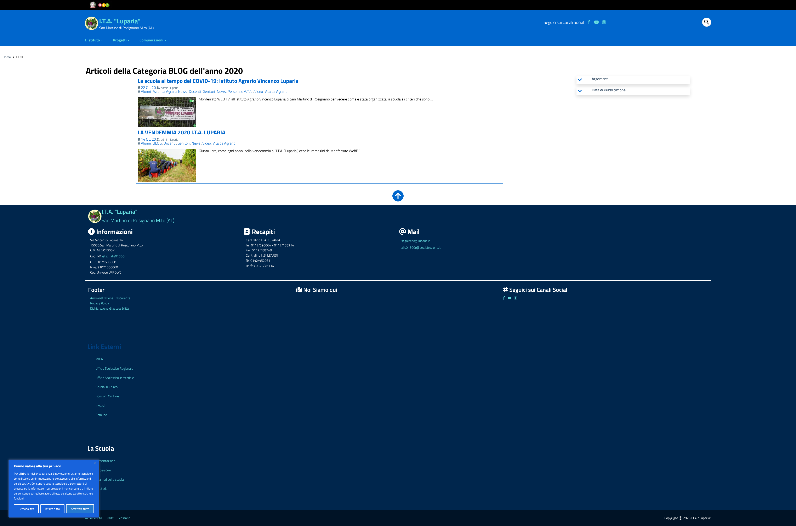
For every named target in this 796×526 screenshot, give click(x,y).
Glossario (124, 517)
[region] (54, 488)
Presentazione (105, 460)
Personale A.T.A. (240, 91)
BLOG (157, 143)
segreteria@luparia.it (415, 240)
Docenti (195, 91)
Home (6, 56)
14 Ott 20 (148, 139)
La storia (101, 488)
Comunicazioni (151, 40)
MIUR (99, 359)
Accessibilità (93, 517)
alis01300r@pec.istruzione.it (421, 247)
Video (258, 91)
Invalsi (100, 405)
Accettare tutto (80, 509)
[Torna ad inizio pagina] (398, 198)
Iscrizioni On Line (107, 396)
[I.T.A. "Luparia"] (91, 23)
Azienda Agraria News (170, 91)
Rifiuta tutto (52, 509)
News (221, 91)
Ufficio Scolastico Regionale (114, 368)
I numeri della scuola (110, 479)
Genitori (209, 91)
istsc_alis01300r (113, 256)
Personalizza (26, 509)
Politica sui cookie (35, 498)
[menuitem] (96, 40)
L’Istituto (92, 40)
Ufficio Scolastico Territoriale (115, 377)
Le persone (103, 470)
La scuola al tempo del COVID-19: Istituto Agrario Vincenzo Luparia (218, 80)
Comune (101, 414)
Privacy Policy (99, 303)
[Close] (95, 462)
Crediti (110, 517)
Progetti (120, 40)
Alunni (146, 91)
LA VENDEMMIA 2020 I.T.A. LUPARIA (181, 132)
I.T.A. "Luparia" (120, 21)
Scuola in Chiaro (107, 386)
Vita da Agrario (276, 91)
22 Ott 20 (148, 87)
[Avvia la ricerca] (706, 22)
